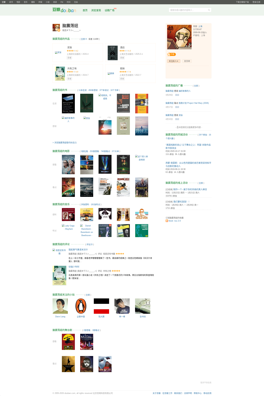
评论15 (89, 244)
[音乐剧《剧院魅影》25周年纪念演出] (105, 365)
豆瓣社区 (67, 10)
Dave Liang (60, 316)
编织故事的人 (185, 91)
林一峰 (122, 316)
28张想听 (85, 204)
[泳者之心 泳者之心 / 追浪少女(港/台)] (86, 187)
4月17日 (169, 107)
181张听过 (95, 204)
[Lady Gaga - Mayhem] (68, 227)
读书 (11, 2)
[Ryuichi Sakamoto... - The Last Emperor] (86, 214)
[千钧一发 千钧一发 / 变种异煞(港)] (86, 164)
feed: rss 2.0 (175, 221)
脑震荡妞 (73, 254)
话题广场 (109, 10)
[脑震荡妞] (57, 27)
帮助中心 (198, 393)
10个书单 (114, 90)
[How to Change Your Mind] (68, 103)
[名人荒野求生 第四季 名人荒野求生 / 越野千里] (123, 187)
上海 (200, 26)
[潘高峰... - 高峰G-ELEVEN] (141, 213)
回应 (177, 95)
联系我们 (178, 393)
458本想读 (93, 90)
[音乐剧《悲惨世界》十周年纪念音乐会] (86, 365)
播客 (33, 2)
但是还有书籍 (109, 254)
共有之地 (107, 271)
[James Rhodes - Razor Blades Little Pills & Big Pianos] (105, 213)
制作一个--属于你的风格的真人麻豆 (190, 189)
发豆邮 (187, 61)
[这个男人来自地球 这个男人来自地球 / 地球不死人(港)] (141, 158)
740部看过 (105, 151)
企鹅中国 (81, 316)
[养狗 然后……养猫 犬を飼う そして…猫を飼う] (123, 125)
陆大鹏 (102, 316)
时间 (68, 2)
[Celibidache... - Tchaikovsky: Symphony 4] (105, 230)
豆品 (76, 2)
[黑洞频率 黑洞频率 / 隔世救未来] (105, 164)
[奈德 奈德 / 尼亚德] (68, 164)
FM (62, 2)
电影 (18, 2)
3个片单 (115, 151)
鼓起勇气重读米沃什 (78, 249)
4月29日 (169, 95)
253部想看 (94, 151)
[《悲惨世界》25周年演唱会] (86, 343)
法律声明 (188, 393)
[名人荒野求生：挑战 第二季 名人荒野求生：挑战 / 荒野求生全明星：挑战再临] (141, 187)
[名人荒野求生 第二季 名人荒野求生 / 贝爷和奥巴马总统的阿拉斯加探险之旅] (105, 186)
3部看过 (95, 330)
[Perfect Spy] (141, 103)
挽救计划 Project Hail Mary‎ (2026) (194, 103)
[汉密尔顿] (68, 365)
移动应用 (207, 393)
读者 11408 (93, 39)
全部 (88, 295)
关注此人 (173, 61)
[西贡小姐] (68, 343)
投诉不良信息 (205, 383)
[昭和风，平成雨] (105, 97)
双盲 (181, 115)
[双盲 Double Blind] (87, 118)
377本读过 (104, 90)
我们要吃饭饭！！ (182, 201)
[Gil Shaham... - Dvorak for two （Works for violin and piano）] (123, 214)
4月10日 (169, 119)
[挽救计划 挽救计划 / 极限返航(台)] (68, 187)
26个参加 (203, 135)
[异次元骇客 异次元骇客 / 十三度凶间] (123, 164)
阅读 (55, 2)
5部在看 (84, 151)
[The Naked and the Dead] (123, 103)
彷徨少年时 (74, 266)
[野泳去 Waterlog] (141, 126)
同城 (40, 2)
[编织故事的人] (68, 119)
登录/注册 (256, 2)
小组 (48, 2)
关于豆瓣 (157, 393)
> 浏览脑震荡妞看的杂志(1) (65, 142)
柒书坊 (143, 316)
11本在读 (83, 90)
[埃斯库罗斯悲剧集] (86, 103)
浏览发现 (96, 10)
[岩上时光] (105, 125)
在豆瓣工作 (167, 393)
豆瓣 (4, 2)
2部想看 (86, 330)
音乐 (26, 2)
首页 (85, 10)
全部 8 (84, 39)
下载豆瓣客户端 (242, 2)
